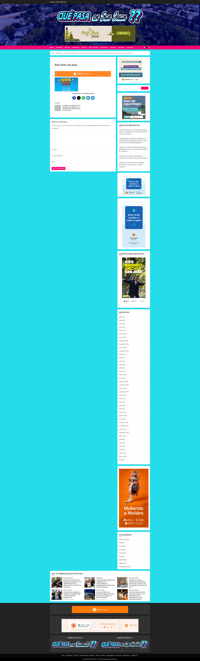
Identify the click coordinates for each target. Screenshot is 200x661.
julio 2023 (122, 439)
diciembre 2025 (123, 341)
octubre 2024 (123, 388)
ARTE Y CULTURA (93, 47)
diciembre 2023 (123, 422)
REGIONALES (104, 47)
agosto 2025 (122, 354)
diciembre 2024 (123, 381)
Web (53, 162)
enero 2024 (122, 419)
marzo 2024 (122, 412)
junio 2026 (122, 320)
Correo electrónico (58, 156)
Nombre (55, 149)
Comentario (56, 128)
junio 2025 (122, 361)
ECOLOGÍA (113, 47)
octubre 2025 (123, 347)
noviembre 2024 (124, 385)
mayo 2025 (122, 364)
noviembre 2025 (124, 344)
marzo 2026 (122, 330)
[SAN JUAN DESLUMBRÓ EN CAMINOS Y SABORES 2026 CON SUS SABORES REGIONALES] (57, 594)
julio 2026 (122, 317)
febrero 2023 (123, 456)
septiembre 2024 (124, 392)
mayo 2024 (122, 405)
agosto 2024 (122, 395)
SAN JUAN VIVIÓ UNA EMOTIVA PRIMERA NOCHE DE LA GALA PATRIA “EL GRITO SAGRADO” (131, 165)
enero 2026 (122, 337)
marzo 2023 (122, 453)
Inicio (52, 47)
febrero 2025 (123, 375)
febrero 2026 (123, 334)
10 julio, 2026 (68, 599)
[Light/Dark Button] (145, 47)
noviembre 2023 (124, 426)
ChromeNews (105, 659)
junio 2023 (122, 443)
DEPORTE (84, 47)
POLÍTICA (67, 47)
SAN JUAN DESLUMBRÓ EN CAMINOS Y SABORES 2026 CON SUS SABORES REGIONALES (72, 594)
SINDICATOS (75, 47)
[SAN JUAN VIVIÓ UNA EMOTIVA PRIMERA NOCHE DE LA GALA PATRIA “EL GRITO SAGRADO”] (89, 594)
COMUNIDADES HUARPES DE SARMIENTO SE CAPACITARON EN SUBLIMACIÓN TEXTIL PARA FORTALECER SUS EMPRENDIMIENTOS (133, 140)
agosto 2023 (122, 436)
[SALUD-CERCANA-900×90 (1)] (83, 76)
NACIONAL (121, 47)
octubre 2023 (123, 429)
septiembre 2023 (124, 432)
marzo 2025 (122, 371)
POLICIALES (59, 47)
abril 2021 (122, 460)
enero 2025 (122, 378)
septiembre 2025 (124, 351)
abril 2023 (122, 449)
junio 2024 (122, 402)
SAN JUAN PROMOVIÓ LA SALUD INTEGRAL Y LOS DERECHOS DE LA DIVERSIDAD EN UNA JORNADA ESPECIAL (137, 595)
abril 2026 (122, 327)
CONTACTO (130, 47)
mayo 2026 (122, 324)
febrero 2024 (123, 415)
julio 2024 (122, 398)
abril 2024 (122, 409)
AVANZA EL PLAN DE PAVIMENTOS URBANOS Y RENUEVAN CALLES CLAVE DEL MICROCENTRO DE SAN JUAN (133, 149)
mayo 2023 (122, 446)
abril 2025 (122, 368)
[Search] (149, 47)
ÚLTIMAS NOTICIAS (125, 567)
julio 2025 (122, 358)
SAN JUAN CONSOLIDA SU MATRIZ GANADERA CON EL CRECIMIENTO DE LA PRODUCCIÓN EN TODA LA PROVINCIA (133, 132)
